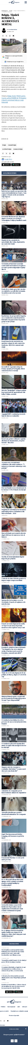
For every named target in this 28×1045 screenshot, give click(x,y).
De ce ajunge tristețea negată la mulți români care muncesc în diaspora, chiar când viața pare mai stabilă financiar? (14, 933)
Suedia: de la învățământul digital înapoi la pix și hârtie (13, 558)
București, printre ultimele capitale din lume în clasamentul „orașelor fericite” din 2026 (14, 440)
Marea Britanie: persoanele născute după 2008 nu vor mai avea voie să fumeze (14, 535)
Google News (8, 159)
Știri (19, 1007)
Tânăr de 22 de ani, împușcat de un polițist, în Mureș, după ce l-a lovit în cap (14, 674)
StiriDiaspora (5, 10)
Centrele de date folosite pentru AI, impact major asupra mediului (14, 579)
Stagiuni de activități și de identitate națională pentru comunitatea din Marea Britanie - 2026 (14, 511)
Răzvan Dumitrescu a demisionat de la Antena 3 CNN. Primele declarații (14, 489)
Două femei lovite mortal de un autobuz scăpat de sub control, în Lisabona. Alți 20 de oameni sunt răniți (13, 344)
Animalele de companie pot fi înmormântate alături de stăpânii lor (14, 792)
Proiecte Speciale (14, 1015)
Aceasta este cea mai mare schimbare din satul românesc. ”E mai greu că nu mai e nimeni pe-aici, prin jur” (14, 465)
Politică (3, 1007)
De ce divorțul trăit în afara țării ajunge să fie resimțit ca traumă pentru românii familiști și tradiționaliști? (12, 882)
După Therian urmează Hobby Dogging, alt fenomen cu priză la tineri (13, 836)
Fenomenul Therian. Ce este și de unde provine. (13, 859)
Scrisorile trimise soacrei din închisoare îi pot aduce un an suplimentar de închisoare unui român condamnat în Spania (12, 907)
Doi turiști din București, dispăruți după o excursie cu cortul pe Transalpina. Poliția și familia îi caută (14, 218)
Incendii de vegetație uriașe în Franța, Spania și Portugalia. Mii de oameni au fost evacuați (13, 369)
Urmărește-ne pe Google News (15, 61)
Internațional (11, 1007)
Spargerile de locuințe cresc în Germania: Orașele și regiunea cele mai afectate (14, 602)
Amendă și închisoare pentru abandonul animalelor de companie (14, 813)
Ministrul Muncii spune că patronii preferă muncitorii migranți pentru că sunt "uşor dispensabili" (14, 698)
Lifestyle (24, 1007)
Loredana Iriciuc (13, 29)
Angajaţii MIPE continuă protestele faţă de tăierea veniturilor (13, 415)
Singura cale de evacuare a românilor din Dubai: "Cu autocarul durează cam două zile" (14, 769)
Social (10, 10)
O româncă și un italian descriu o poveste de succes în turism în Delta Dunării (14, 722)
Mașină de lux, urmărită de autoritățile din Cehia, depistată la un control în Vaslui (13, 242)
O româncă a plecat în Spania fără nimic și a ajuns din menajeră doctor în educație (14, 745)
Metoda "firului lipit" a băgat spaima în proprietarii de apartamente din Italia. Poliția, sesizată (14, 392)
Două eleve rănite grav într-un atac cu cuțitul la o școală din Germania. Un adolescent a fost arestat (14, 291)
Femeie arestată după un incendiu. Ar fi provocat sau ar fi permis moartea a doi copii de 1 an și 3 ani (13, 625)
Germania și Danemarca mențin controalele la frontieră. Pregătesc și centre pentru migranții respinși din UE (14, 266)
